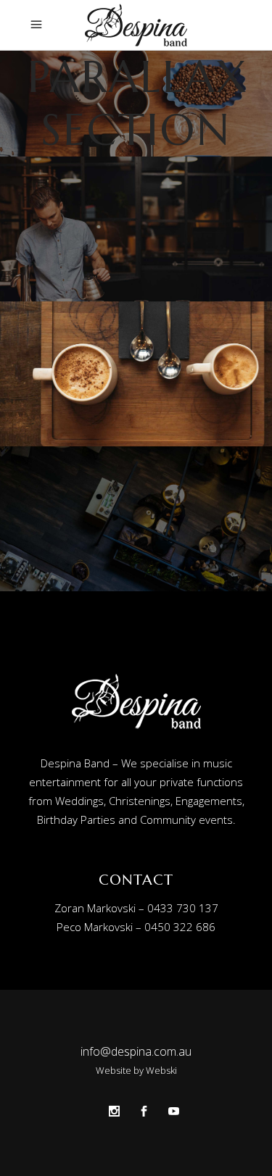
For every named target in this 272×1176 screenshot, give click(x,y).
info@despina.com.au (136, 1051)
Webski (161, 1070)
